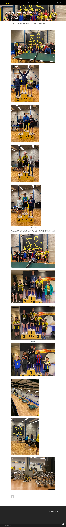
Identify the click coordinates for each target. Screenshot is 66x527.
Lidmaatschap (43, 2)
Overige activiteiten (36, 2)
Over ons (48, 2)
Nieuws (52, 2)
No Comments (57, 14)
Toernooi (16, 14)
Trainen (25, 2)
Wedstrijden (30, 2)
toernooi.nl (48, 231)
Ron (7, 14)
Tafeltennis (20, 2)
